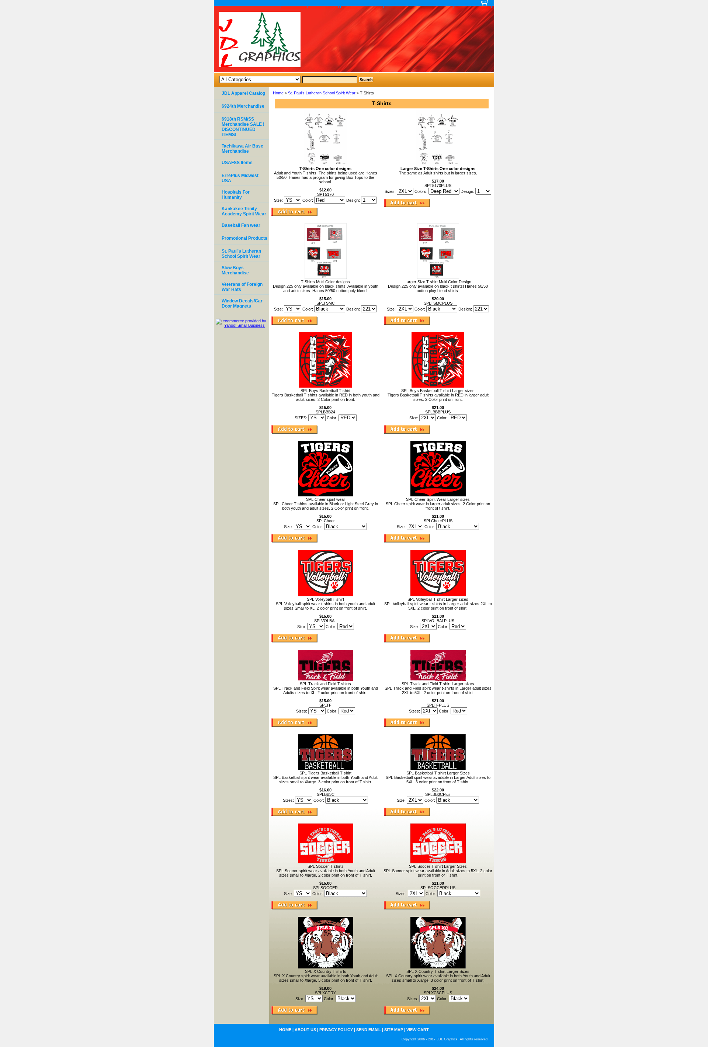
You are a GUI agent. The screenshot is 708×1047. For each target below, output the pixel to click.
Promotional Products (244, 238)
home (293, 3)
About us (323, 3)
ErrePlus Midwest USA (240, 178)
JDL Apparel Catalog (243, 93)
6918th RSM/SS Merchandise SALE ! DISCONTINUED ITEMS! (243, 127)
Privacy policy (361, 3)
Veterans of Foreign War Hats (242, 287)
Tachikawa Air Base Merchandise (242, 148)
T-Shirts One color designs (325, 168)
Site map (436, 3)
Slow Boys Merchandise (235, 270)
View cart (469, 3)
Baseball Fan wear (241, 225)
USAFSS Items (237, 162)
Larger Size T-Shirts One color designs (437, 168)
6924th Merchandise (243, 106)
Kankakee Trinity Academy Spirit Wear (244, 211)
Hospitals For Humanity (236, 195)
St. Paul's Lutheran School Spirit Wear (321, 93)
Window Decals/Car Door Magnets (242, 303)
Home (278, 93)
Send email (401, 3)
